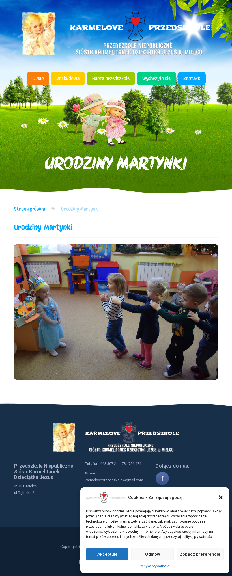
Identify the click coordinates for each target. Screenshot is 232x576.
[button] (221, 497)
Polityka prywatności (155, 566)
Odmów (152, 554)
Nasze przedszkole (111, 78)
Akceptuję (107, 554)
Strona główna (29, 209)
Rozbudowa (68, 78)
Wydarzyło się (156, 78)
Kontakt (191, 78)
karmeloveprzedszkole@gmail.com (114, 480)
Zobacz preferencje (200, 554)
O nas (38, 78)
